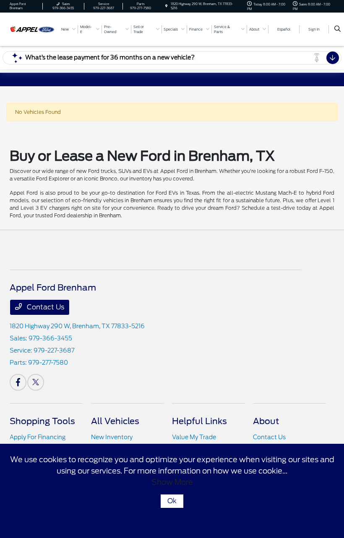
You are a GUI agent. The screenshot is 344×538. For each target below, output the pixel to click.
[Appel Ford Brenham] (32, 29)
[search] (337, 29)
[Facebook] (18, 382)
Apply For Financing (37, 437)
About (266, 421)
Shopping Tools (42, 421)
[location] (166, 6)
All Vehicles (115, 421)
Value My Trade (194, 437)
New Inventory (112, 437)
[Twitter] (35, 382)
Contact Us (44, 307)
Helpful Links (199, 421)
